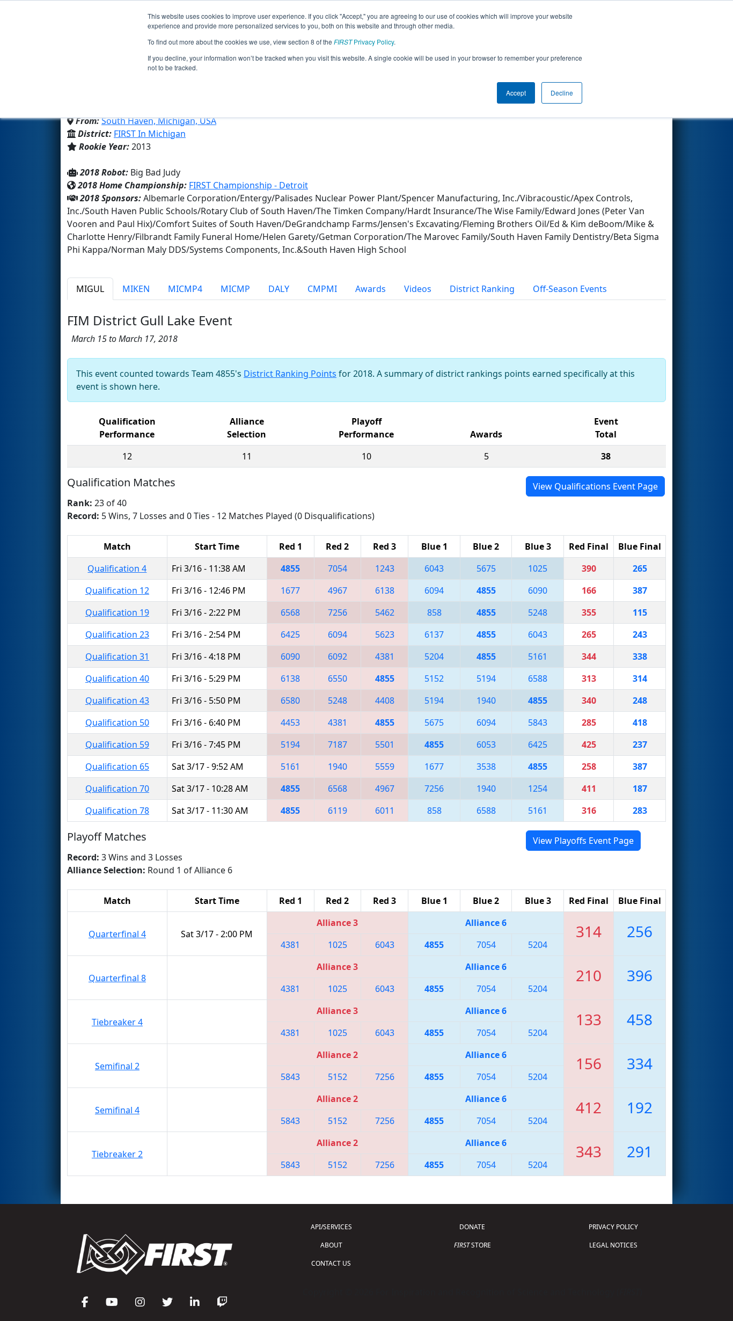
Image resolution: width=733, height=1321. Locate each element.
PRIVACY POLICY (613, 1226)
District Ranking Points (290, 373)
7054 (337, 568)
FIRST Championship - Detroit (248, 185)
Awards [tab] (370, 289)
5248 (537, 612)
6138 (384, 590)
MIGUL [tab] (90, 289)
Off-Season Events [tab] (570, 289)
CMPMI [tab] (322, 289)
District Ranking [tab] (482, 289)
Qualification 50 (117, 722)
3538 (486, 766)
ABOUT (331, 1245)
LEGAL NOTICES (613, 1245)
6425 (290, 634)
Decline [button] (562, 92)
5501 (384, 744)
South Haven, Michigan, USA (158, 121)
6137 (434, 634)
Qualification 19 (117, 612)
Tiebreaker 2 (117, 1154)
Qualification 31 (117, 656)
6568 (290, 612)
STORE (472, 1245)
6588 (537, 678)
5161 (537, 656)
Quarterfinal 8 (117, 978)
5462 (384, 612)
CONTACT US (331, 1263)
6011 (384, 810)
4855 (290, 568)
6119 (337, 810)
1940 (486, 700)
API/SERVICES (331, 1226)
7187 (337, 744)
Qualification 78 (117, 810)
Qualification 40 (117, 678)
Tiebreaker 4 (117, 1022)
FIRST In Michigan (150, 134)
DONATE (472, 1226)
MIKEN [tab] (136, 289)
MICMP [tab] (235, 289)
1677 (290, 590)
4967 (337, 590)
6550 (337, 678)
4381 (384, 656)
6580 (290, 700)
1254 (537, 788)
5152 (434, 678)
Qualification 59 (117, 744)
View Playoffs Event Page (583, 840)
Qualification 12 (117, 590)
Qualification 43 (117, 700)
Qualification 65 (117, 766)
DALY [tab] (278, 289)
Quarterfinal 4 (117, 934)
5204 (434, 656)
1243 (384, 568)
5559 (384, 766)
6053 (486, 744)
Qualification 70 (117, 788)
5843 (537, 722)
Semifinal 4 (117, 1110)
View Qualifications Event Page (595, 486)
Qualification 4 (116, 568)
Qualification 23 (117, 634)
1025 (537, 568)
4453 (290, 722)
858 (434, 612)
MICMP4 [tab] (185, 289)
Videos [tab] (417, 289)
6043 (434, 568)
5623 (384, 634)
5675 (486, 568)
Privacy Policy (364, 41)
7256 (337, 612)
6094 (434, 590)
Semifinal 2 (117, 1066)
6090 (537, 590)
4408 (384, 700)
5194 (486, 678)
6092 (337, 656)
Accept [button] (516, 92)
